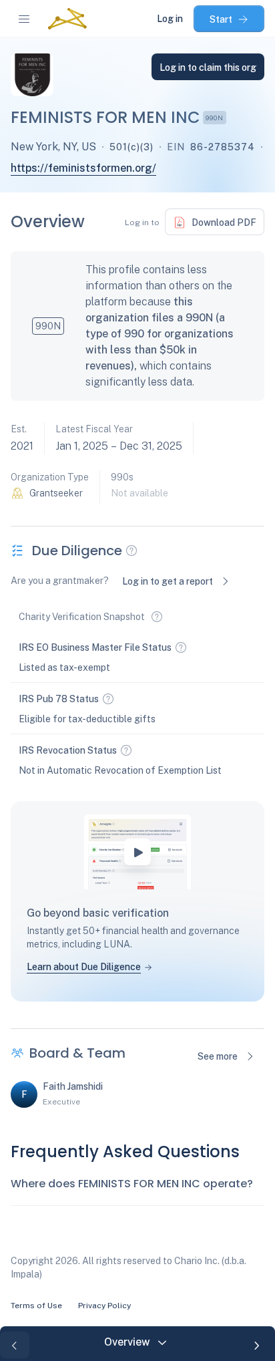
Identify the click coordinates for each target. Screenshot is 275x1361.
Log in (170, 18)
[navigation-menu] (24, 18)
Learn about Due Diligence (84, 966)
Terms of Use (36, 1305)
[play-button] (137, 852)
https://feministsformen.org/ (83, 168)
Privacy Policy (104, 1305)
